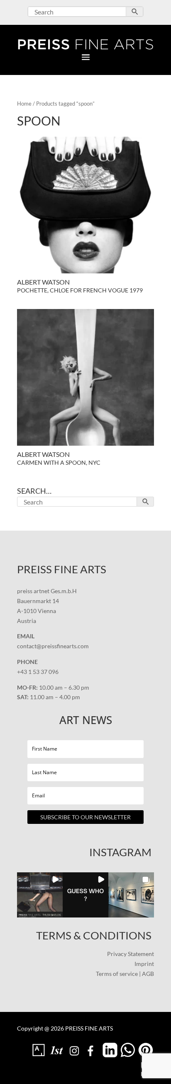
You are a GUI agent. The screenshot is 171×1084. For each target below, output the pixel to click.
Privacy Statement (130, 953)
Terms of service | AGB (125, 973)
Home (24, 103)
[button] (40, 895)
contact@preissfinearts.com (53, 645)
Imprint (144, 963)
